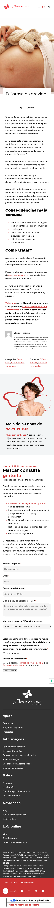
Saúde (21, 362)
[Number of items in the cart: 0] (48, 7)
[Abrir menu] (39, 6)
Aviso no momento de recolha (24, 904)
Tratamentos (11, 366)
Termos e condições (12, 665)
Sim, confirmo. (13, 653)
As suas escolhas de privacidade (32, 900)
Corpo (14, 362)
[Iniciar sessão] (43, 7)
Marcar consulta (10, 671)
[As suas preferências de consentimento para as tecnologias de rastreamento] (51, 680)
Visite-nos (10, 303)
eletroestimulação (17, 275)
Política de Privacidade (30, 662)
